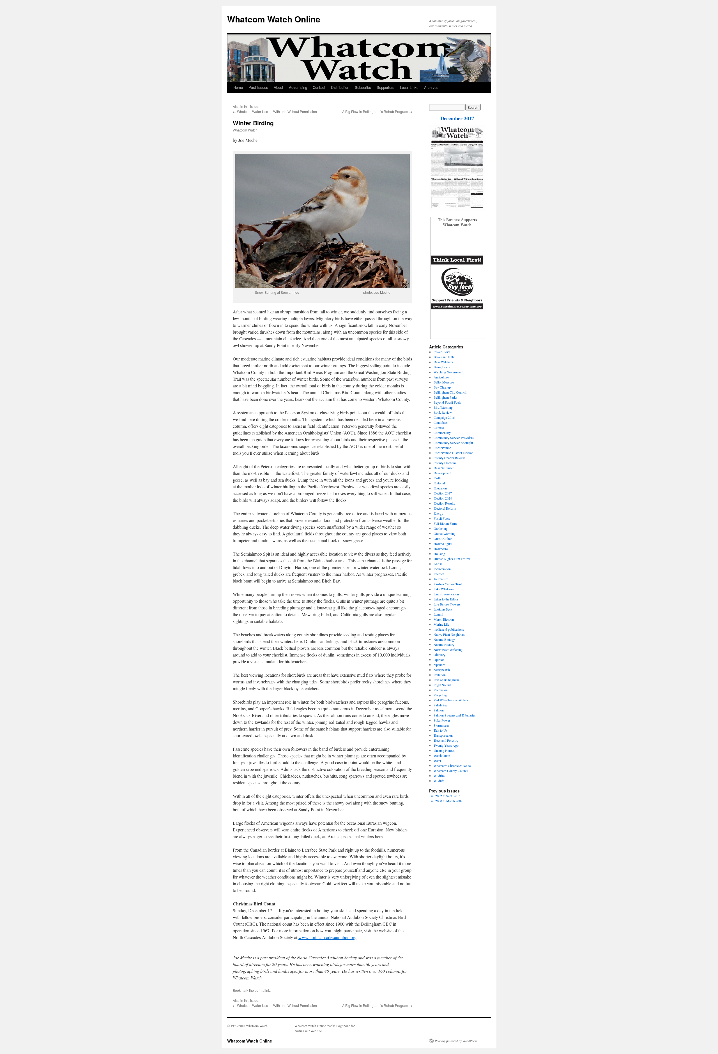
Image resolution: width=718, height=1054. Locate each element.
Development (442, 473)
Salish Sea (440, 705)
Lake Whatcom (444, 589)
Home (238, 87)
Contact (319, 87)
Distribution (340, 87)
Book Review (443, 412)
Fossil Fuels (442, 518)
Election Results (444, 503)
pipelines (439, 664)
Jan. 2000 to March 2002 (445, 801)
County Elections (445, 463)
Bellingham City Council (450, 392)
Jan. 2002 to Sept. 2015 (445, 796)
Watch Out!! (442, 755)
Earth (437, 478)
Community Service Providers (454, 437)
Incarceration (442, 569)
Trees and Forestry (446, 740)
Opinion (439, 659)
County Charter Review (449, 458)
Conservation (442, 447)
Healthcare (441, 548)
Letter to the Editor (446, 599)
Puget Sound (442, 685)
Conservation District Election (453, 452)
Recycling (440, 695)
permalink (262, 990)
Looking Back (443, 609)
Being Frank (442, 367)
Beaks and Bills (444, 357)
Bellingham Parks (445, 397)
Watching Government (448, 372)
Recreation (441, 690)
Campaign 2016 (444, 417)
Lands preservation (446, 594)
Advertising (298, 87)
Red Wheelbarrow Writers (451, 700)
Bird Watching (443, 407)
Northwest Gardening (448, 649)
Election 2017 (443, 493)
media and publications (449, 629)
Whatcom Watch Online (273, 19)
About (278, 87)
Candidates (441, 422)
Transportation (443, 735)
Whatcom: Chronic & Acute (452, 765)
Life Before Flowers (447, 604)
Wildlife (439, 780)
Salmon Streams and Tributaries (455, 715)
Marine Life (441, 624)
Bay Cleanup (442, 387)
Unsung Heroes (444, 750)
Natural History (444, 644)
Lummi (438, 614)
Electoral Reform (445, 508)
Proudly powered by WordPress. (456, 1041)
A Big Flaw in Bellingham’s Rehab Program (375, 111)
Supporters (385, 87)
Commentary (442, 432)
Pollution (440, 674)
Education (440, 488)
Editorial (439, 483)
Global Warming (444, 533)
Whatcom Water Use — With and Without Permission (277, 111)
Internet (439, 574)
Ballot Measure (444, 382)
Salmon (439, 710)
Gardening (441, 528)
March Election (444, 619)
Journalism (441, 579)
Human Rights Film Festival (452, 558)
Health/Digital (443, 543)
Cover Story (442, 352)
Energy (438, 513)
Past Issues (258, 87)
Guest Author (443, 538)
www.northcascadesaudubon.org (327, 937)
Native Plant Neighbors (449, 634)
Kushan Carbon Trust (448, 584)
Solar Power (442, 720)
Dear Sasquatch (444, 468)
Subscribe (363, 87)
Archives (431, 87)
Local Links (409, 87)
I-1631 (438, 563)
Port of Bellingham (446, 680)
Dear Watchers (443, 362)
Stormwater (441, 725)
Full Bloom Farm (445, 523)
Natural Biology (444, 639)
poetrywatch (442, 669)
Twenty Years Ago (446, 745)
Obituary (439, 654)
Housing (439, 553)
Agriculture (441, 377)
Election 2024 (443, 498)
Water (437, 760)
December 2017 (457, 118)
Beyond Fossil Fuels (447, 402)
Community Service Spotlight (453, 442)
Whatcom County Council (451, 770)
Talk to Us (440, 730)
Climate (439, 427)
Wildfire (439, 775)
